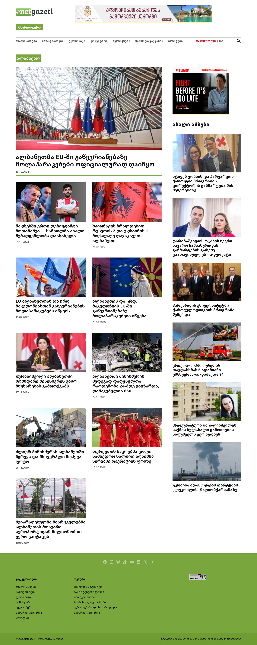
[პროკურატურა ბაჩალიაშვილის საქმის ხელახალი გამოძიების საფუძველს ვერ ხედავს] (207, 402)
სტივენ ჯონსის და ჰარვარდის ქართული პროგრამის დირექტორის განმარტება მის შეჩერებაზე (203, 183)
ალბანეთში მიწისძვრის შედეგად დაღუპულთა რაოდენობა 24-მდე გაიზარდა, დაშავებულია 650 (125, 383)
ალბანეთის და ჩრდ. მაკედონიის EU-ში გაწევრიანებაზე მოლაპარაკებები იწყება (119, 308)
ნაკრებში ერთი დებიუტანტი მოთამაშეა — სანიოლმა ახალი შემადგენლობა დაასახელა (50, 230)
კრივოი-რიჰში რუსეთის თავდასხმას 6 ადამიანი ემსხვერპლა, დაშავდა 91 (198, 370)
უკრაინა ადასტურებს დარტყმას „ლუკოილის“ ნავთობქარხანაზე (205, 487)
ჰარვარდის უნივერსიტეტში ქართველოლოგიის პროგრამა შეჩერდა (203, 310)
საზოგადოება (53, 41)
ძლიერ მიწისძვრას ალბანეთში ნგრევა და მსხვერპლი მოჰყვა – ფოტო (50, 456)
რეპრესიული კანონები (90, 602)
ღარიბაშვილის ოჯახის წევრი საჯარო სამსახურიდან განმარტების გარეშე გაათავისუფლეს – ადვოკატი (202, 247)
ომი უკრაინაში (84, 597)
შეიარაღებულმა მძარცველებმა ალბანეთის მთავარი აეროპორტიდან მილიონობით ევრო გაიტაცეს (51, 529)
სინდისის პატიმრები (88, 586)
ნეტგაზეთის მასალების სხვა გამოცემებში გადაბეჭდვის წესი (201, 638)
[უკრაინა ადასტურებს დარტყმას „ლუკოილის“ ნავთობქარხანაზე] (207, 462)
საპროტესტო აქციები (89, 592)
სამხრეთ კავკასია (149, 41)
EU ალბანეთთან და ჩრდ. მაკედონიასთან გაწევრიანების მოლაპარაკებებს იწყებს (50, 305)
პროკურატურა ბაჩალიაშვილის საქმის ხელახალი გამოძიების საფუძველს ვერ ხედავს (204, 429)
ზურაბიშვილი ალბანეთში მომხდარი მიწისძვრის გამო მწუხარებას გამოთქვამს (46, 381)
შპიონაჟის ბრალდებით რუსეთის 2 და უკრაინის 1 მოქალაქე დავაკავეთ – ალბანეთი (120, 233)
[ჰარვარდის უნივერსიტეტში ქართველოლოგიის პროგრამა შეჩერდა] (207, 282)
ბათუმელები (206, 40)
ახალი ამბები (26, 41)
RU (221, 40)
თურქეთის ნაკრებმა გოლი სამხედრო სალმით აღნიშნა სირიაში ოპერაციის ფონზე (123, 456)
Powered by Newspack (51, 638)
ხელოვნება (121, 41)
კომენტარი (99, 41)
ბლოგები (175, 41)
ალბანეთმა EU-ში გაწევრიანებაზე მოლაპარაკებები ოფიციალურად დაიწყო (85, 160)
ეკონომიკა (76, 41)
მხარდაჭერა (29, 27)
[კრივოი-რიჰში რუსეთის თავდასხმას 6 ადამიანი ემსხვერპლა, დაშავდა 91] (207, 342)
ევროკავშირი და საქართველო (96, 607)
